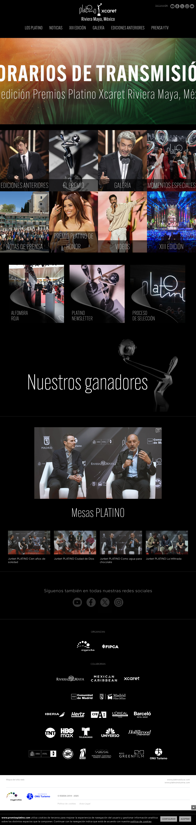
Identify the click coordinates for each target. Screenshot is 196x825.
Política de (67, 803)
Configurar (168, 819)
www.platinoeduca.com (178, 779)
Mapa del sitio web (15, 779)
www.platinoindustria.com (177, 782)
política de (140, 821)
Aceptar (185, 819)
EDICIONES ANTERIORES (128, 28)
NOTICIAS (55, 28)
